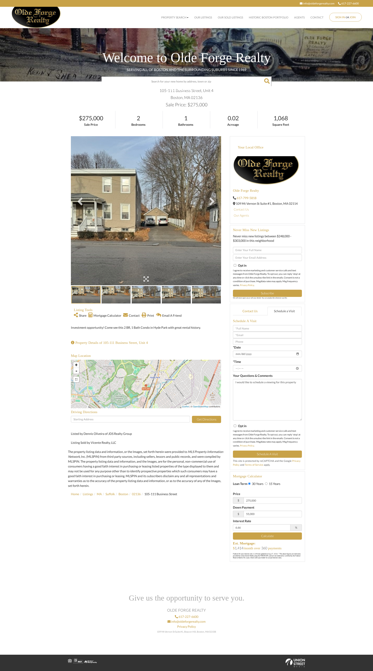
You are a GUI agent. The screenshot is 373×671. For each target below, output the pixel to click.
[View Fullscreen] (76, 379)
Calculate (267, 536)
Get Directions (206, 419)
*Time (237, 361)
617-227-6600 (350, 3)
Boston (123, 494)
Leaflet (185, 406)
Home (75, 494)
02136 (136, 494)
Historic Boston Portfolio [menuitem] (268, 17)
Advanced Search (185, 89)
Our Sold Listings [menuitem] (230, 17)
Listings (88, 494)
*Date (237, 347)
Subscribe (267, 293)
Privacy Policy (247, 285)
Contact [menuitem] (316, 17)
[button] (267, 81)
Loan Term (240, 483)
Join (352, 17)
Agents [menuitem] (299, 17)
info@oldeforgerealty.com (318, 3)
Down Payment (243, 507)
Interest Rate (242, 521)
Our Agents (241, 215)
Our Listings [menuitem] (203, 17)
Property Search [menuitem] (173, 17)
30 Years (257, 483)
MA (99, 494)
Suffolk (110, 494)
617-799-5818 (246, 198)
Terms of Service (254, 464)
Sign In (340, 17)
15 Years (274, 483)
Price (236, 494)
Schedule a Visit (284, 311)
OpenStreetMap (200, 406)
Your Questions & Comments (253, 375)
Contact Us (241, 209)
